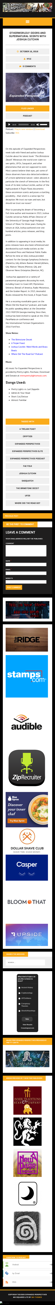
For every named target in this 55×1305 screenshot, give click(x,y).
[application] (27, 124)
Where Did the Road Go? (27, 503)
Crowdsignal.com (27, 1028)
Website (9, 578)
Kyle (29, 58)
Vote (27, 1019)
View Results (27, 1024)
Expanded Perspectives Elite (27, 451)
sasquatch (27, 480)
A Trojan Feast (18, 343)
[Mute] (37, 124)
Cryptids (27, 436)
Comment (10, 543)
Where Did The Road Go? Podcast (27, 354)
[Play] (9, 124)
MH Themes (37, 1297)
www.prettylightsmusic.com (33, 375)
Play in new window (24, 129)
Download (40, 129)
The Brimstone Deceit (21, 339)
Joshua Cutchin (27, 473)
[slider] (44, 124)
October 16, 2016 (29, 51)
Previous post (11, 516)
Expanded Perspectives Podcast (27, 458)
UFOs (27, 495)
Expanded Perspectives (27, 443)
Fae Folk (27, 466)
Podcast (27, 115)
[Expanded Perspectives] (27, 7)
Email (8, 569)
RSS (17, 132)
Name (8, 561)
